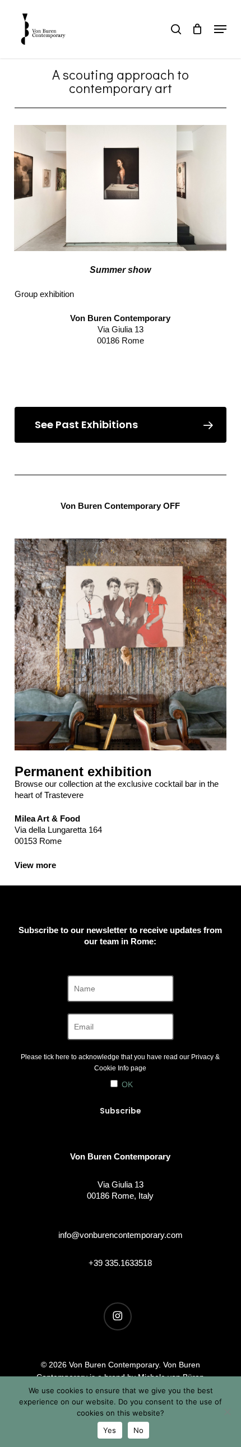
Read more (120, 364)
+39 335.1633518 (120, 1263)
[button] (220, 29)
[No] (227, 1411)
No (138, 1430)
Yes (110, 1430)
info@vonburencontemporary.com (120, 1235)
